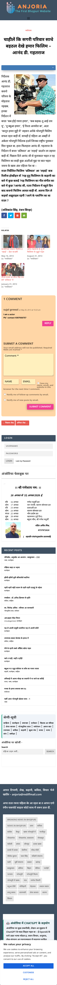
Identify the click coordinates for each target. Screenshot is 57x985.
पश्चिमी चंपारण (37, 856)
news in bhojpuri (16, 826)
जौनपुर (26, 844)
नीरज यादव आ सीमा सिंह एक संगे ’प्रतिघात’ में (12, 278)
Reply (48, 323)
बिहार (29, 868)
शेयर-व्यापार (11, 726)
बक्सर (29, 862)
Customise (28, 972)
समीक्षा (13, 734)
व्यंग (5, 734)
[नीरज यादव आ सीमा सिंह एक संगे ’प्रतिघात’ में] (12, 269)
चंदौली (9, 844)
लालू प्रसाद (11, 892)
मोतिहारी (23, 886)
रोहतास (33, 886)
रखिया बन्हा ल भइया (12, 567)
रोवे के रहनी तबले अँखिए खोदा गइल (17, 648)
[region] (28, 962)
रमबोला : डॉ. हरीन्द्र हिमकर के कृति (17, 598)
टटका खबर (37, 844)
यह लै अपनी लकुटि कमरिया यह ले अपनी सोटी (21, 628)
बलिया (20, 868)
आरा (31, 826)
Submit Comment (40, 406)
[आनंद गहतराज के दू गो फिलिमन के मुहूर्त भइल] (38, 241)
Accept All (28, 966)
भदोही (46, 868)
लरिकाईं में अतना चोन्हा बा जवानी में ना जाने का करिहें (24, 679)
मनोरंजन (28, 30)
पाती (9, 862)
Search (5, 747)
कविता (6, 601)
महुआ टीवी (11, 886)
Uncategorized (10, 621)
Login (9, 461)
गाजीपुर (42, 832)
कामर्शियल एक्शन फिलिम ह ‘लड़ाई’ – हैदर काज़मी (11, 250)
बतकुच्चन (10, 868)
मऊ (25, 880)
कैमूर (18, 832)
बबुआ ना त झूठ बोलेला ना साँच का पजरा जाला (21, 668)
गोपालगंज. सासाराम (26, 838)
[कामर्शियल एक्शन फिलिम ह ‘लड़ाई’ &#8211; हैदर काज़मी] (12, 241)
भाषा (5, 560)
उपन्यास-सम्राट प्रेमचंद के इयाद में (16, 638)
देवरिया (24, 850)
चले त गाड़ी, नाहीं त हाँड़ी (13, 658)
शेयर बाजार (34, 892)
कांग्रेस (9, 832)
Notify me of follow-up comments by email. (28, 394)
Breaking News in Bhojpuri (21, 820)
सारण (44, 892)
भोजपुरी (20, 874)
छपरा (18, 844)
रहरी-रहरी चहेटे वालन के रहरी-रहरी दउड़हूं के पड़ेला (23, 587)
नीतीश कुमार (12, 856)
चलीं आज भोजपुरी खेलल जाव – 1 (17, 699)
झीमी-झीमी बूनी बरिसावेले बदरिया (16, 577)
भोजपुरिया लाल (9, 611)
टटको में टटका (12, 850)
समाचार (25, 723)
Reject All (28, 979)
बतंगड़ (38, 862)
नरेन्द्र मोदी (35, 850)
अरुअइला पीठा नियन (12, 618)
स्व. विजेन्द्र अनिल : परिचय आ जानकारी (19, 608)
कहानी (6, 672)
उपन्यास (6, 730)
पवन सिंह (24, 856)
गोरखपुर (41, 838)
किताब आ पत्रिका (47, 723)
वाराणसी (22, 892)
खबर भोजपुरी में (30, 832)
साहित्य (11, 601)
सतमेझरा (11, 560)
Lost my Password (23, 461)
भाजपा (10, 874)
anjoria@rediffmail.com (27, 794)
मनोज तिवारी (35, 880)
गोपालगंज (11, 838)
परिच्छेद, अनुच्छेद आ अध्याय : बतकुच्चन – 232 (22, 557)
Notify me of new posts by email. (22, 400)
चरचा (6, 682)
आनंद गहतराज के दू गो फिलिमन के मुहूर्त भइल (36, 250)
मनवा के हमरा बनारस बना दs (15, 689)
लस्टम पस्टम (44, 886)
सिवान (9, 898)
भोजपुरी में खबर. (13, 880)
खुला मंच (33, 730)
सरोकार (17, 611)
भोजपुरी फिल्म (32, 874)
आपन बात (47, 726)
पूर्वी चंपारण (19, 862)
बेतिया (37, 868)
